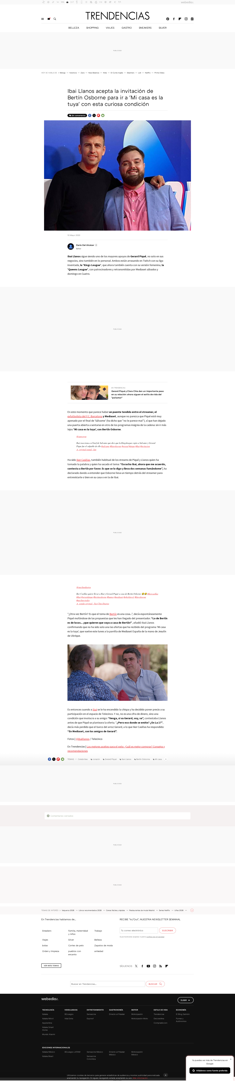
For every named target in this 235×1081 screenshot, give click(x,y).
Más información (140, 1078)
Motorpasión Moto (139, 1018)
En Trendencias (118, 388)
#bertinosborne (99, 597)
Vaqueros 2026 (68, 910)
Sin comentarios (78, 115)
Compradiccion (160, 1023)
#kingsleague (140, 597)
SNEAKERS (145, 27)
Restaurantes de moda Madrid (142, 910)
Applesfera (47, 1023)
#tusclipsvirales (83, 600)
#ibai (137, 446)
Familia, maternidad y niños (78, 932)
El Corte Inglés (117, 73)
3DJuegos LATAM (72, 1052)
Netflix (148, 73)
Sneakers (46, 930)
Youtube (148, 965)
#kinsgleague (115, 446)
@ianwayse (81, 436)
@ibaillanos (82, 739)
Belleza (98, 939)
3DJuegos (68, 1014)
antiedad (98, 951)
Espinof (90, 1018)
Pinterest (168, 19)
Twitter (94, 115)
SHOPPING (92, 27)
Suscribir (167, 930)
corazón (96, 759)
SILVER (163, 27)
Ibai (95, 709)
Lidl (139, 73)
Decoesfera (159, 1018)
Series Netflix (165, 910)
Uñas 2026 (179, 910)
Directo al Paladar (117, 1014)
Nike (105, 73)
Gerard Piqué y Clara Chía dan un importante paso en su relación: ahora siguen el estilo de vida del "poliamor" (137, 394)
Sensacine (91, 1014)
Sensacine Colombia (91, 1057)
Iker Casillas (83, 459)
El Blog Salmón (183, 1014)
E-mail (102, 115)
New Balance (93, 73)
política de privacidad (155, 937)
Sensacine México (95, 1052)
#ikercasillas (152, 593)
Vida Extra (68, 1018)
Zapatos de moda (103, 945)
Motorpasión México (137, 1053)
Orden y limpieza (50, 951)
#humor (110, 597)
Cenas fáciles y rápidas (115, 910)
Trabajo (98, 930)
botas (45, 945)
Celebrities (83, 759)
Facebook (174, 19)
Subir (184, 1000)
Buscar (55, 19)
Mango (63, 73)
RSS (160, 965)
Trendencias (159, 1014)
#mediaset (118, 597)
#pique (132, 446)
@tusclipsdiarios (83, 587)
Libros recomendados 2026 (90, 910)
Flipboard (180, 19)
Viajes (45, 939)
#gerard (125, 446)
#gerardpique (87, 597)
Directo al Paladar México (117, 1053)
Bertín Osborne (143, 759)
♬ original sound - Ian (86, 449)
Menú (42, 19)
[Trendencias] (117, 15)
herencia (73, 73)
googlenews (192, 19)
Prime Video (159, 73)
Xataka (45, 1014)
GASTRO (127, 27)
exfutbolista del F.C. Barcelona (84, 416)
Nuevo (49, 19)
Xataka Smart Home (48, 1028)
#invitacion (145, 446)
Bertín (113, 614)
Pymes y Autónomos (181, 1019)
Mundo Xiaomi (48, 1034)
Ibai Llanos (126, 759)
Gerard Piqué (111, 759)
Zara (82, 73)
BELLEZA (73, 27)
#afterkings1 (129, 597)
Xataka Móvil (48, 1018)
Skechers (130, 73)
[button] (86, 245)
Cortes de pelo (76, 945)
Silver (71, 939)
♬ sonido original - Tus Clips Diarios (92, 603)
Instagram (186, 19)
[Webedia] (49, 998)
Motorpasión (137, 1014)
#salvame (105, 446)
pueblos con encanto (74, 953)
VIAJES (110, 27)
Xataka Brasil (47, 1056)
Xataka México (48, 1052)
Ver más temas (51, 965)
